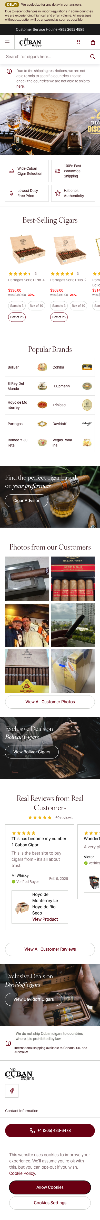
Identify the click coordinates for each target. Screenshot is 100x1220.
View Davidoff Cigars (33, 999)
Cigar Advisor (26, 500)
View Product (45, 919)
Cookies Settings (50, 1203)
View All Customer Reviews (50, 949)
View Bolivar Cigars (31, 752)
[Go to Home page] (42, 42)
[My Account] (78, 42)
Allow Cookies (50, 1187)
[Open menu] (7, 42)
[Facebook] (11, 1091)
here (20, 86)
